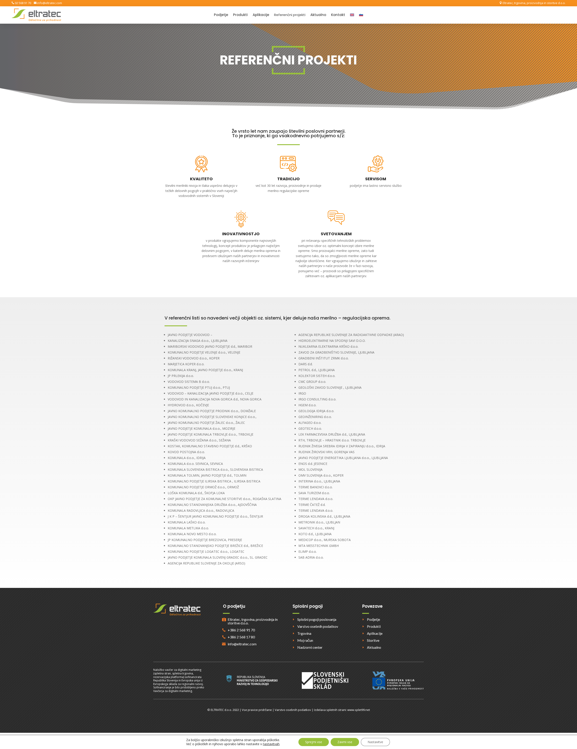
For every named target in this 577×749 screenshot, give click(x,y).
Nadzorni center (310, 647)
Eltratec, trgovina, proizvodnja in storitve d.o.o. (534, 3)
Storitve (373, 640)
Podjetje (221, 15)
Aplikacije (261, 15)
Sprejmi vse (313, 742)
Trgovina (304, 633)
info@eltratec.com (49, 3)
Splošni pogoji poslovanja (316, 619)
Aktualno (318, 15)
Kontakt (338, 15)
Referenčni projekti (289, 15)
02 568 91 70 (22, 3)
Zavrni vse (344, 742)
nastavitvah (271, 744)
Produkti (240, 15)
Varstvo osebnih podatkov (317, 626)
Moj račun (305, 640)
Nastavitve (375, 742)
